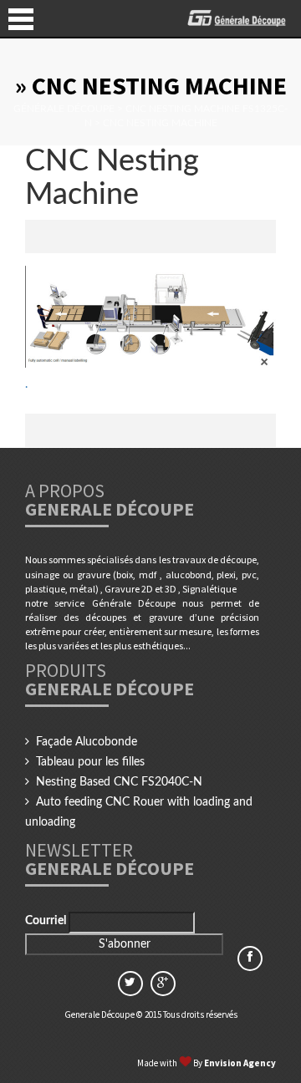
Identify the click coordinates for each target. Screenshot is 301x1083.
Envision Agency (240, 1063)
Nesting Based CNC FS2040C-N (119, 782)
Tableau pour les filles (90, 762)
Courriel (47, 921)
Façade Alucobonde (86, 742)
